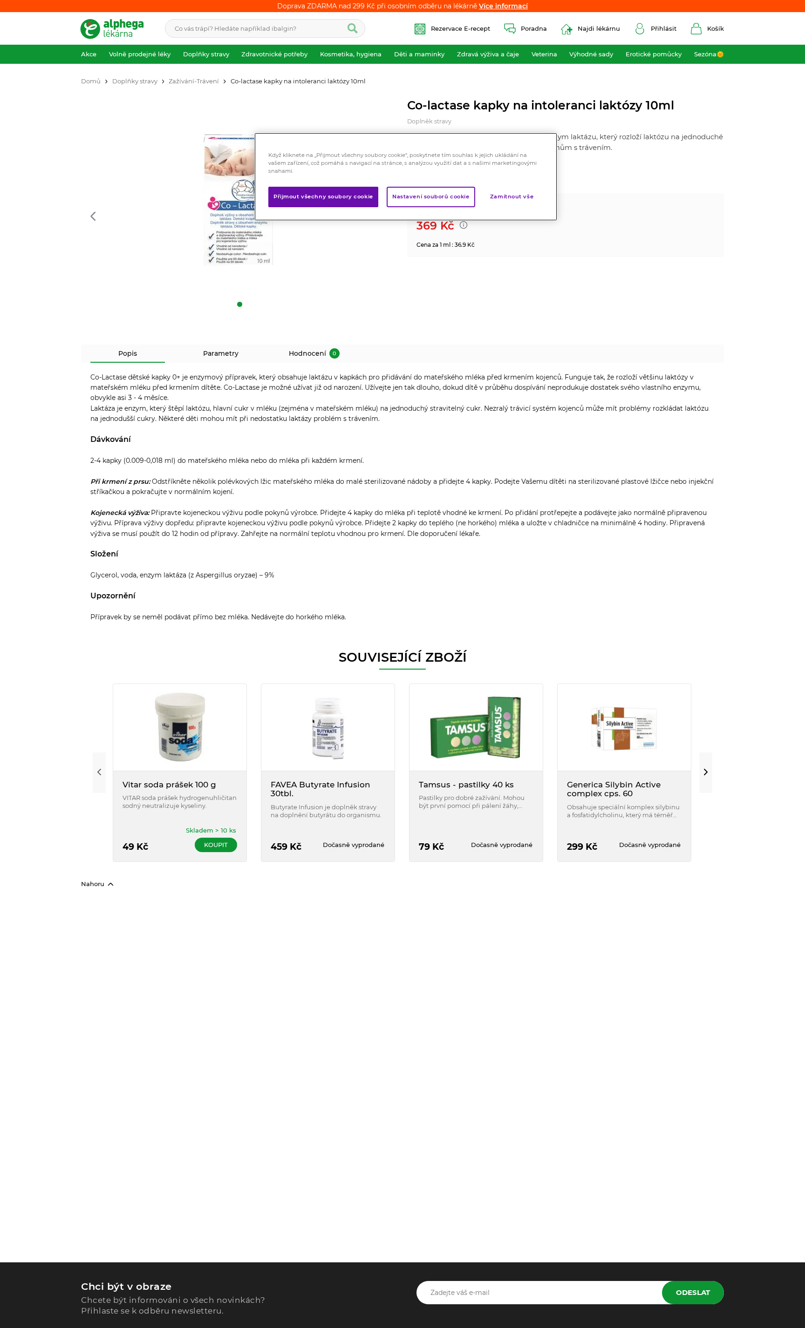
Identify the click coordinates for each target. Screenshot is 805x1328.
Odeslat (693, 1292)
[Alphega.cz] (116, 28)
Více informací (503, 6)
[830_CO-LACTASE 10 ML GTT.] (239, 203)
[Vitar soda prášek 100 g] (179, 727)
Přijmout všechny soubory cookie (323, 196)
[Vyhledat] (353, 28)
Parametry (221, 353)
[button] (93, 217)
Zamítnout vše (511, 196)
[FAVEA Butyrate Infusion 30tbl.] (328, 727)
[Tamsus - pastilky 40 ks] (476, 727)
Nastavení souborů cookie (431, 196)
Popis (127, 353)
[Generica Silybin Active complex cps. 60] (624, 727)
